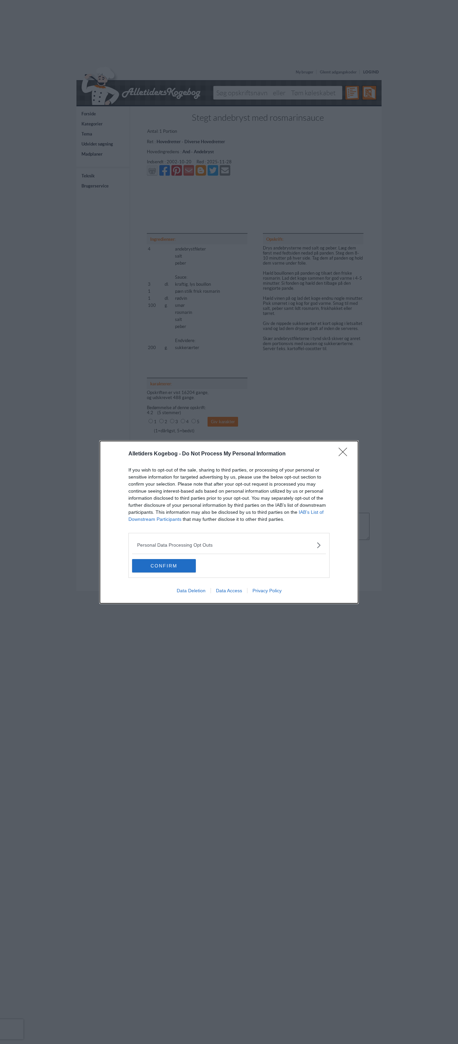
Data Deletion (191, 590)
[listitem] (229, 545)
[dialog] (229, 522)
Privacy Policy (267, 590)
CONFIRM (164, 565)
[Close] (345, 454)
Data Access (229, 590)
